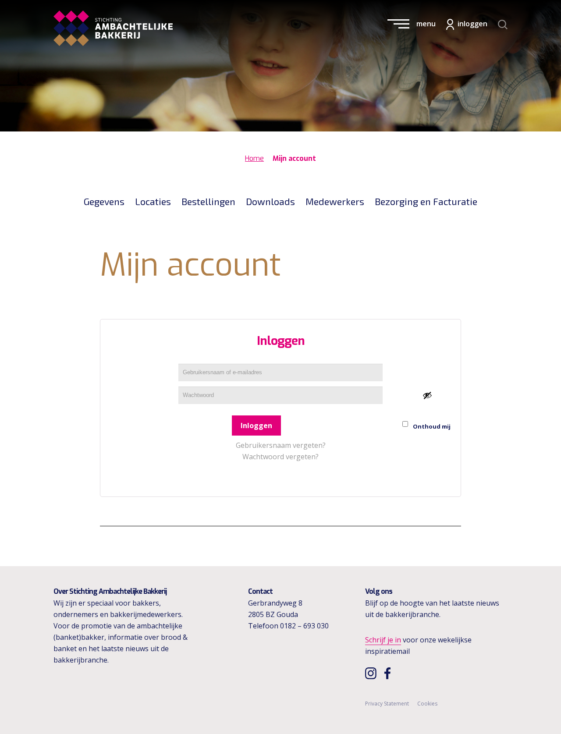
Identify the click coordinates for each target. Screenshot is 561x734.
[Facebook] (389, 673)
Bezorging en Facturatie (426, 201)
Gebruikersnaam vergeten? (281, 445)
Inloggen (256, 425)
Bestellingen (208, 201)
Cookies (427, 703)
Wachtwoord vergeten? (280, 456)
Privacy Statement (387, 703)
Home (254, 158)
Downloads (270, 201)
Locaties (153, 201)
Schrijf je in (383, 640)
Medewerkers (334, 201)
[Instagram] (372, 673)
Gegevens (104, 201)
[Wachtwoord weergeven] (427, 395)
